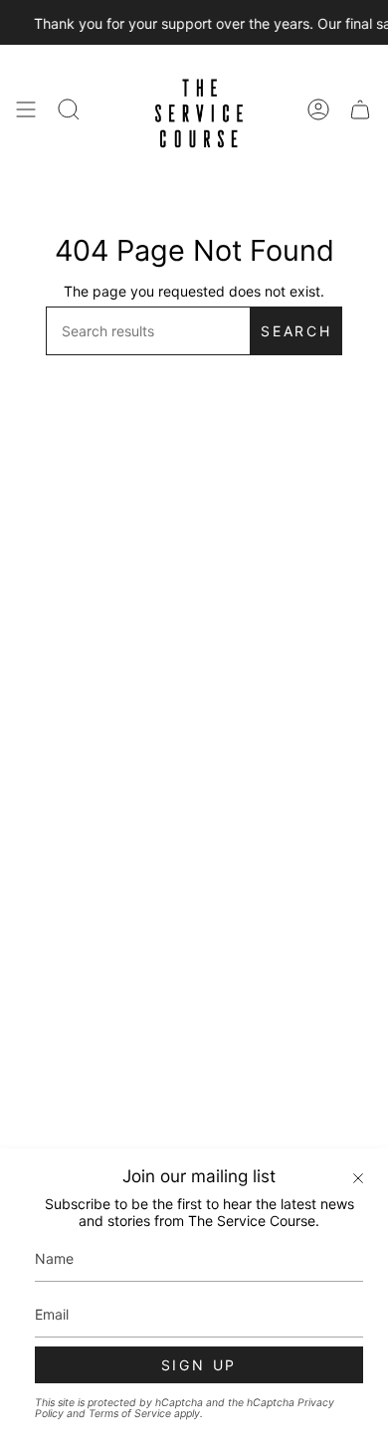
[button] (69, 109)
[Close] (358, 1178)
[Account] (318, 109)
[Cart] (360, 109)
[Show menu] (26, 109)
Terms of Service (130, 1413)
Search (296, 330)
